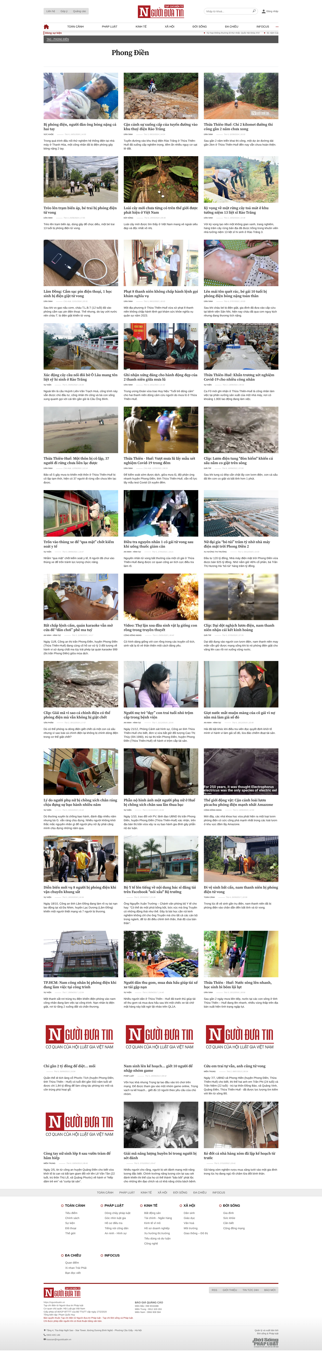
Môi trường (191, 1228)
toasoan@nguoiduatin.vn (58, 1339)
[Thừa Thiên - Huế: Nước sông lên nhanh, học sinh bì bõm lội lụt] (241, 954)
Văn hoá (189, 1223)
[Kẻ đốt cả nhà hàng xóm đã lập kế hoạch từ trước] (241, 1125)
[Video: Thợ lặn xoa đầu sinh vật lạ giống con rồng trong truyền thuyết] (161, 597)
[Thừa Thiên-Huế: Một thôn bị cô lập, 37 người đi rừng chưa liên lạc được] (81, 430)
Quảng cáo (79, 11)
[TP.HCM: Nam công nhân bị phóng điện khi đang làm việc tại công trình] (81, 954)
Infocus (263, 26)
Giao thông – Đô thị (196, 1233)
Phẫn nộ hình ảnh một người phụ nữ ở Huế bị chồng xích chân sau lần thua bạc (159, 802)
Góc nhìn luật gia (115, 1218)
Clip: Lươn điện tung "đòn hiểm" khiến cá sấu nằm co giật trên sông (238, 460)
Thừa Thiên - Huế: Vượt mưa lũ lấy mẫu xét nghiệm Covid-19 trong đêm (159, 460)
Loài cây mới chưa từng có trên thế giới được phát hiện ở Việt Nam (161, 210)
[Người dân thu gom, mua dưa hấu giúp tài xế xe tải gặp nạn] (161, 954)
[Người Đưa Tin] (112, 1292)
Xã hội (169, 26)
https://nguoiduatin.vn (54, 1302)
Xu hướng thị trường (215, 552)
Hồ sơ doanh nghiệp (157, 1228)
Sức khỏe (49, 134)
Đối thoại (70, 1228)
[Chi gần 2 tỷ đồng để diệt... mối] (81, 1037)
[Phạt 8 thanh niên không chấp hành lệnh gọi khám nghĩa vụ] (161, 263)
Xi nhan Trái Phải (75, 1268)
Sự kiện (47, 385)
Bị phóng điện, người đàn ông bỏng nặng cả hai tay (80, 126)
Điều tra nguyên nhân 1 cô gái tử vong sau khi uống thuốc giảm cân (158, 544)
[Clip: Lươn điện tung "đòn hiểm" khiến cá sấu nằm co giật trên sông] (241, 430)
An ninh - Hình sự (132, 552)
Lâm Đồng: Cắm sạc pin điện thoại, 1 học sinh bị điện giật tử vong (78, 293)
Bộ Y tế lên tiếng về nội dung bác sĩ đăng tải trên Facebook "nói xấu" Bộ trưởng (160, 889)
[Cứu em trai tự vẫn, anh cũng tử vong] (241, 1037)
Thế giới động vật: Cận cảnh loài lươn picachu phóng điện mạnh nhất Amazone (238, 802)
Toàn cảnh (75, 26)
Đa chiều (231, 26)
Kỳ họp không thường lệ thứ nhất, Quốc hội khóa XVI (158, 33)
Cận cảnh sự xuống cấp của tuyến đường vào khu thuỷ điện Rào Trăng (161, 126)
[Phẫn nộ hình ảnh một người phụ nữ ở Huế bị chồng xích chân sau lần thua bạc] (161, 771)
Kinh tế (141, 26)
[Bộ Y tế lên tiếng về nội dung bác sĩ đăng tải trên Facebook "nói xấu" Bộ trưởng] (161, 859)
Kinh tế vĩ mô (152, 1223)
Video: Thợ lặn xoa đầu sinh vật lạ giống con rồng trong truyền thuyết (160, 627)
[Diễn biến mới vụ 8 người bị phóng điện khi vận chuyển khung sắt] (81, 859)
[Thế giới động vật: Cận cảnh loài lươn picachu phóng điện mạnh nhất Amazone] (241, 771)
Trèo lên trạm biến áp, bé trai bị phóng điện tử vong (80, 210)
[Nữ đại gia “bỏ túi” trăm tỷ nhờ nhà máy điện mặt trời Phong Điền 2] (241, 513)
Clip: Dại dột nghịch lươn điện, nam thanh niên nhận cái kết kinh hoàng (239, 627)
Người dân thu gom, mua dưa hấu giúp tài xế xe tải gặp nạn (161, 984)
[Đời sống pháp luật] (239, 1342)
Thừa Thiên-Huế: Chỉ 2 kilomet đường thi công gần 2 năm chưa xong (238, 126)
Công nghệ (151, 1243)
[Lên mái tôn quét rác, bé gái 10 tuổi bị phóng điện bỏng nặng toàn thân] (241, 263)
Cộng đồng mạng (133, 635)
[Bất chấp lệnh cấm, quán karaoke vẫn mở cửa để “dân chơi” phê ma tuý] (81, 597)
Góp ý (64, 11)
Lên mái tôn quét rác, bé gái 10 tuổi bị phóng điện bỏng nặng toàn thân (235, 293)
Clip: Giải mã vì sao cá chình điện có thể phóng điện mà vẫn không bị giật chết (77, 714)
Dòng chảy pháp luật (117, 1213)
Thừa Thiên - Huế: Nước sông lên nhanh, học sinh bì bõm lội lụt (238, 984)
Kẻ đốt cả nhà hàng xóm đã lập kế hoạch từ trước (239, 1155)
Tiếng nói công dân (116, 1228)
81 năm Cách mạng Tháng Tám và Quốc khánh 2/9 (217, 33)
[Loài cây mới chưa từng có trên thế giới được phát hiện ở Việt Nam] (161, 179)
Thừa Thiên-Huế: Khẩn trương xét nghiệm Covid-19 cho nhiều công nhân (239, 377)
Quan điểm (72, 1262)
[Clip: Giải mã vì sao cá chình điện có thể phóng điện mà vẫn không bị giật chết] (81, 684)
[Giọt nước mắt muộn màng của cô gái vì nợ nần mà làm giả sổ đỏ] (241, 684)
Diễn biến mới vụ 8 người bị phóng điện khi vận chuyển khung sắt (80, 889)
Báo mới (270, 1290)
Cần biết (228, 1223)
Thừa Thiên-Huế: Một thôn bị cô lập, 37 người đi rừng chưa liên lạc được (76, 460)
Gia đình (228, 1213)
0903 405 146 (53, 1335)
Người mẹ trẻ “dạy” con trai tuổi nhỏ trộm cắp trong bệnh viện (158, 714)
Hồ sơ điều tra (113, 1223)
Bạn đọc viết (73, 1273)
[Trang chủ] (161, 11)
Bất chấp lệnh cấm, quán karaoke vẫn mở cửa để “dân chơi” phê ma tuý (78, 627)
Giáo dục (189, 1218)
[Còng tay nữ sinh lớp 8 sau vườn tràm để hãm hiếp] (81, 1125)
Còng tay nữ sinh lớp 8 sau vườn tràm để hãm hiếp (77, 1155)
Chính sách (72, 1218)
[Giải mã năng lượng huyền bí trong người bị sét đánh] (161, 1125)
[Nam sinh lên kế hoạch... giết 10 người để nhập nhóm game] (161, 1037)
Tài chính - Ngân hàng (158, 1218)
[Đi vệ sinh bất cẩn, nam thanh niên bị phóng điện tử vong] (241, 859)
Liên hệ (50, 11)
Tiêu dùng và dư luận (157, 1238)
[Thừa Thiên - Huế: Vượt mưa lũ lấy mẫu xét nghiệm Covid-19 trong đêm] (161, 430)
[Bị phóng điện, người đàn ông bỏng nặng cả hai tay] (81, 96)
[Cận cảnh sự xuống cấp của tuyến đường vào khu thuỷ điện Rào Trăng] (161, 96)
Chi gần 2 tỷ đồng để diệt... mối (69, 1066)
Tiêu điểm (71, 1213)
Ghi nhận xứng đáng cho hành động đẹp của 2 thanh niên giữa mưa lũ (160, 377)
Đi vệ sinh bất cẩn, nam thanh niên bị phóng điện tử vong (241, 889)
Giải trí (207, 468)
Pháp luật (109, 26)
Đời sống (200, 26)
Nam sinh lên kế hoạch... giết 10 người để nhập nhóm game (158, 1068)
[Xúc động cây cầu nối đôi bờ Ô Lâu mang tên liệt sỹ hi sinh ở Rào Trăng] (81, 346)
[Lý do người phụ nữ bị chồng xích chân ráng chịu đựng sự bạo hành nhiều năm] (81, 771)
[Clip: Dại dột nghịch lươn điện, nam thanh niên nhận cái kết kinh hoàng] (241, 597)
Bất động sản (152, 1213)
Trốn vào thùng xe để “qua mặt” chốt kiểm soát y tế (79, 544)
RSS (214, 1290)
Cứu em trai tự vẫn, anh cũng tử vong (235, 1066)
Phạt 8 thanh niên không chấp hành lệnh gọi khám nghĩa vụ (161, 293)
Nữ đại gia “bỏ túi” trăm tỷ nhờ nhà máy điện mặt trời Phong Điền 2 (237, 544)
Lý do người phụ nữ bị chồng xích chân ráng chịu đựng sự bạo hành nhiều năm (80, 802)
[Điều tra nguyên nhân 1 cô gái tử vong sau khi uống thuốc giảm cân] (161, 513)
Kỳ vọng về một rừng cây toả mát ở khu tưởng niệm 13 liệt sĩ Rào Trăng (236, 210)
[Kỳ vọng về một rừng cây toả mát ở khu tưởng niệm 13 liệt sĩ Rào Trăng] (241, 179)
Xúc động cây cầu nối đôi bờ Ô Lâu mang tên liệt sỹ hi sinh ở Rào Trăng (81, 377)
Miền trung (210, 1072)
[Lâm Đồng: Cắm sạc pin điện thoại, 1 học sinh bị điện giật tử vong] (81, 263)
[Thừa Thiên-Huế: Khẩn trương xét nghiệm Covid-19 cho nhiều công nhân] (241, 346)
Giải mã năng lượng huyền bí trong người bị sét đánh (160, 1155)
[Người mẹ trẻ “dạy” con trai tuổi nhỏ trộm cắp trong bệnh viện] (161, 684)
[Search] (254, 11)
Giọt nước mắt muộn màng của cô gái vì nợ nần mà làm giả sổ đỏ (239, 714)
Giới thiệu (230, 1290)
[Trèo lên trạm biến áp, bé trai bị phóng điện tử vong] (81, 179)
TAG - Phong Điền (58, 39)
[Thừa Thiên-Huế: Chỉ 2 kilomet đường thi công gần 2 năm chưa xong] (241, 96)
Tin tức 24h (251, 1290)
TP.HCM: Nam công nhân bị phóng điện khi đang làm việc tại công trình (80, 984)
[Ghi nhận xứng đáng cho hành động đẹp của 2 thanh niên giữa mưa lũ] (161, 346)
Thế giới (70, 1233)
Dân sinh (128, 134)
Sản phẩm (48, 723)
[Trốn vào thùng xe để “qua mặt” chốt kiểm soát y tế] (81, 513)
